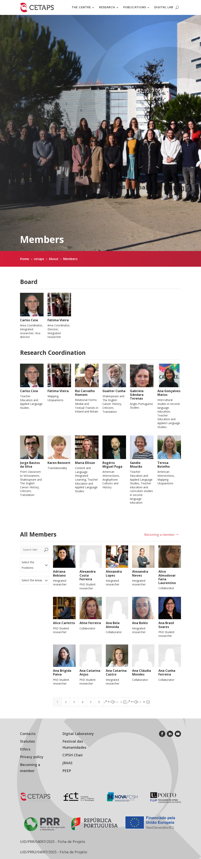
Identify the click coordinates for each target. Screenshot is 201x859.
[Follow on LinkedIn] (170, 734)
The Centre (81, 7)
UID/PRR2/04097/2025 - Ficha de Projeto (53, 852)
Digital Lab (163, 7)
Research (107, 7)
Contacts (28, 733)
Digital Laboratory (78, 733)
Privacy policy (31, 756)
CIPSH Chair (72, 755)
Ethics (25, 749)
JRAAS (67, 762)
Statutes (27, 741)
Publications (134, 7)
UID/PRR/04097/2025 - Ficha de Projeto (52, 841)
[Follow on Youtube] (178, 734)
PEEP (66, 770)
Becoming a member (159, 534)
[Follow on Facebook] (162, 734)
